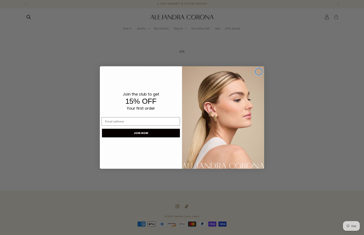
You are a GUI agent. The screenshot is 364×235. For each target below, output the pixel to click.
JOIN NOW (141, 133)
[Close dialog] (258, 71)
